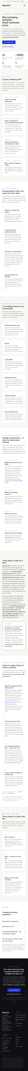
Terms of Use (12, 1067)
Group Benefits (5, 1040)
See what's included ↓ (8, 46)
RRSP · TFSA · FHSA (6, 1038)
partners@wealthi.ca (16, 1)
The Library (18, 1037)
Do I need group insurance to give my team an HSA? (12, 940)
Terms (21, 1046)
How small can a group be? (10, 921)
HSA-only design (9, 169)
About (17, 1039)
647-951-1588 (8, 1)
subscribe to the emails (10, 842)
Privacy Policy (19, 1067)
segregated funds (9, 537)
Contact (17, 1041)
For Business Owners (20, 1015)
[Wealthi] (6, 5)
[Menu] (24, 5)
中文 (17, 1044)
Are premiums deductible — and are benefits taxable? (11, 933)
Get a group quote (8, 42)
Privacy (17, 1046)
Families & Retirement (20, 1017)
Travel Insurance (6, 1051)
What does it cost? (8, 926)
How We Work (19, 1023)
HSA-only (5, 587)
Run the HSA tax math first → (14, 994)
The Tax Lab (18, 1025)
